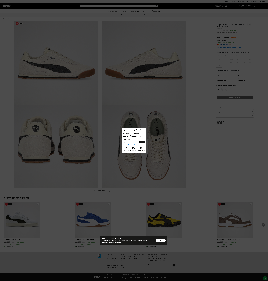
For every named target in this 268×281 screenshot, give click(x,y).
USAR (142, 142)
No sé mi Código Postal (129, 145)
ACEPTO (161, 240)
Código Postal (126, 139)
